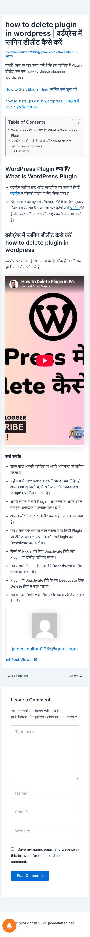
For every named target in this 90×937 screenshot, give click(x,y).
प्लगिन (75, 208)
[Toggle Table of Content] (73, 123)
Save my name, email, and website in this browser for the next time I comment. (45, 855)
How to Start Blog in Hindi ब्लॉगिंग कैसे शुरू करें (41, 89)
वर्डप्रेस (16, 193)
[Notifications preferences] (9, 926)
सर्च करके (24, 151)
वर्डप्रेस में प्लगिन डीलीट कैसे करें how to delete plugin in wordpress (42, 143)
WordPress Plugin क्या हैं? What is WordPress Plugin (44, 132)
